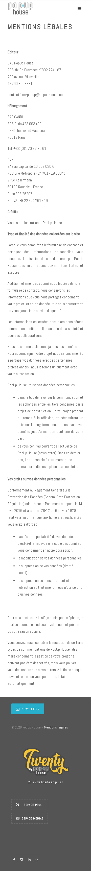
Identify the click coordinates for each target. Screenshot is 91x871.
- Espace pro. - (33, 805)
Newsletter (31, 709)
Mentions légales (56, 727)
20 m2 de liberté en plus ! (45, 782)
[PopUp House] (21, 9)
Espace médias (32, 818)
